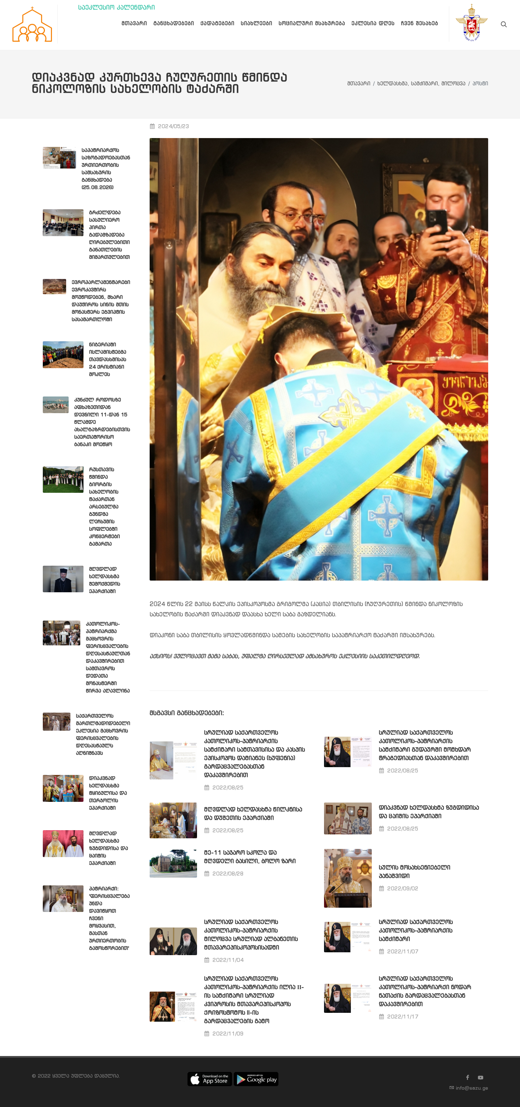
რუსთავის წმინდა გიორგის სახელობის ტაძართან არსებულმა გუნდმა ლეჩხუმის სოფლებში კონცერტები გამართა (104, 507)
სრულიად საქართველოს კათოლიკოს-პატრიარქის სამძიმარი (416, 930)
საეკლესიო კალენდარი (116, 8)
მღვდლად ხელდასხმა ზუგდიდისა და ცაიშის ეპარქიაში (108, 848)
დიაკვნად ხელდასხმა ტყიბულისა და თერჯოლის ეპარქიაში (108, 793)
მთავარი (358, 84)
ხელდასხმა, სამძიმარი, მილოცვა (421, 84)
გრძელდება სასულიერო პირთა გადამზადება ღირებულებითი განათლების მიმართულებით (109, 235)
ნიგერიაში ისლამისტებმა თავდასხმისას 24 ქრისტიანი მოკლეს (107, 359)
